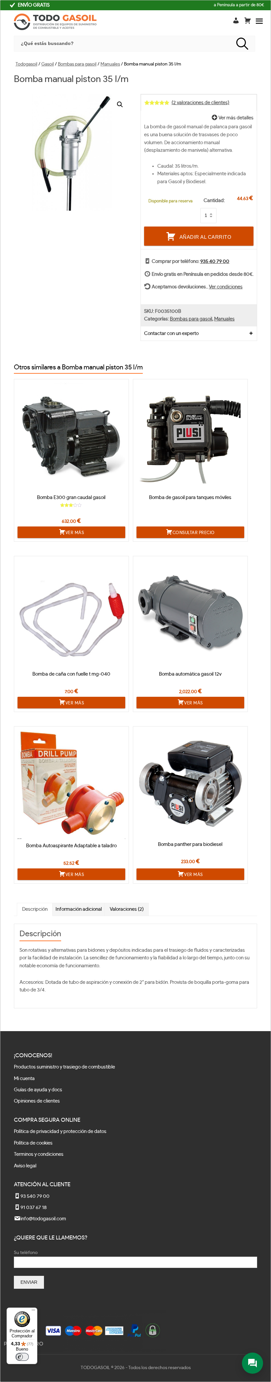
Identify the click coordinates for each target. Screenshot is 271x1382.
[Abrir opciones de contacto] (252, 1363)
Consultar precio (194, 532)
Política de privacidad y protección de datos (60, 1131)
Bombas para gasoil (77, 64)
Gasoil (47, 64)
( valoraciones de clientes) (200, 102)
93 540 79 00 (35, 1196)
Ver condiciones (226, 286)
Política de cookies (33, 1143)
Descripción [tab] (35, 909)
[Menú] (33, 1312)
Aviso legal (25, 1165)
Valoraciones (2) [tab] (127, 909)
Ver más (74, 532)
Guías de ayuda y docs (38, 1089)
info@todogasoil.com (43, 1218)
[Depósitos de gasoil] (55, 23)
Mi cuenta (24, 1078)
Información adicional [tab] (79, 909)
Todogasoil (26, 64)
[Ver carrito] (247, 22)
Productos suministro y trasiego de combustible (64, 1067)
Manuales (110, 64)
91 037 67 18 (33, 1207)
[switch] (22, 1357)
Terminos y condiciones (38, 1154)
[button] (120, 104)
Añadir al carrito (205, 236)
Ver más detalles (235, 117)
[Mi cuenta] (236, 20)
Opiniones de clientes (37, 1101)
